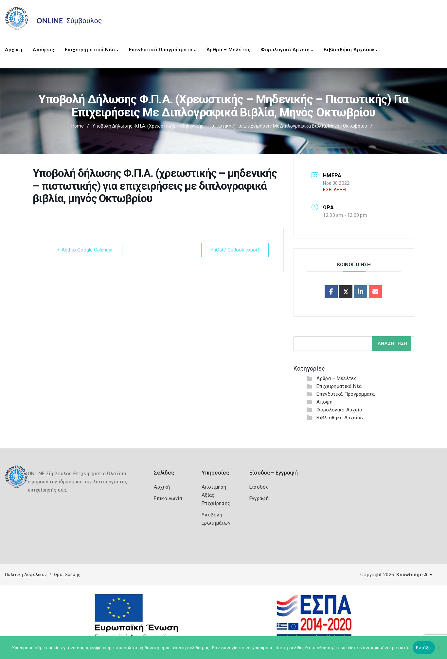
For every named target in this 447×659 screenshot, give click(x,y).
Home (77, 126)
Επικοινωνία (168, 498)
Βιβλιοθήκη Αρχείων (350, 50)
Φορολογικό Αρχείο (286, 50)
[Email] (375, 291)
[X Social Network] (345, 291)
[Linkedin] (360, 291)
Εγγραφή (259, 498)
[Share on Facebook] (331, 291)
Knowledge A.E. (415, 575)
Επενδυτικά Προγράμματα (161, 50)
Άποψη (324, 402)
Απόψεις (43, 50)
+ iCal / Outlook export (235, 250)
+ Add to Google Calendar (85, 250)
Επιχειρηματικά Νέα (91, 50)
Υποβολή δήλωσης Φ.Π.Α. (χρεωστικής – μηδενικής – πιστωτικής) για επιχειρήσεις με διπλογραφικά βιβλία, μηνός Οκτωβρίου (229, 126)
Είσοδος (259, 487)
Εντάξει (424, 647)
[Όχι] (439, 650)
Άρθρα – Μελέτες (228, 50)
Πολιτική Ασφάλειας (26, 574)
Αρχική (13, 50)
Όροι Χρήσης (67, 574)
